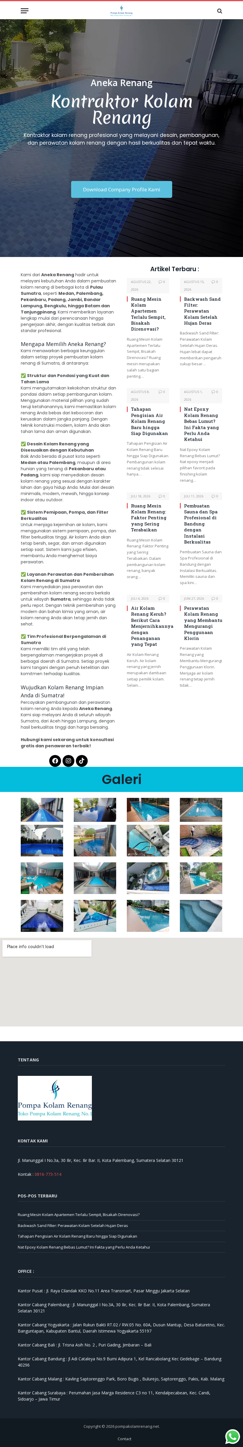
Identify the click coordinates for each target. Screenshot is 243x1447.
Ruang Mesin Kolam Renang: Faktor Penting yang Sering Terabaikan (149, 518)
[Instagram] (68, 761)
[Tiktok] (82, 761)
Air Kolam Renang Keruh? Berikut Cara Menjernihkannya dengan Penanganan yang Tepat (150, 626)
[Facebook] (55, 761)
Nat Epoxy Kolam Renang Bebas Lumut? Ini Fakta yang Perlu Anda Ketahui (201, 424)
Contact (124, 1438)
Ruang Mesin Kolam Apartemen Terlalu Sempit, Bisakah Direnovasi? (148, 314)
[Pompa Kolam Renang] (122, 10)
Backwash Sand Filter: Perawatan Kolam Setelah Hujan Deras (202, 311)
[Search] (219, 10)
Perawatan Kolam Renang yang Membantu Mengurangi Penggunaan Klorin (203, 623)
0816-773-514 (48, 1174)
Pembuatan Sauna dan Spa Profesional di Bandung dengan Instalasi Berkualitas (201, 524)
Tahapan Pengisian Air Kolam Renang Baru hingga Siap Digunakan (149, 421)
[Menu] (24, 10)
